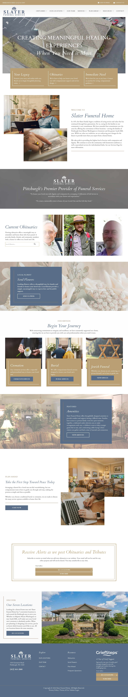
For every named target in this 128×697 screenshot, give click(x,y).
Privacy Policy (54, 690)
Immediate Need (96, 74)
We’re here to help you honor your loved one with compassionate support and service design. (64, 80)
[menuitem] (41, 11)
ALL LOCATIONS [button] (64, 570)
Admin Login (74, 690)
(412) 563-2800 (16, 669)
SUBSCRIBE (64, 574)
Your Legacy (21, 74)
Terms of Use (64, 690)
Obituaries (56, 74)
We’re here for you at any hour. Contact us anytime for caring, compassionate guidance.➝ (99, 80)
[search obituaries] (36, 244)
